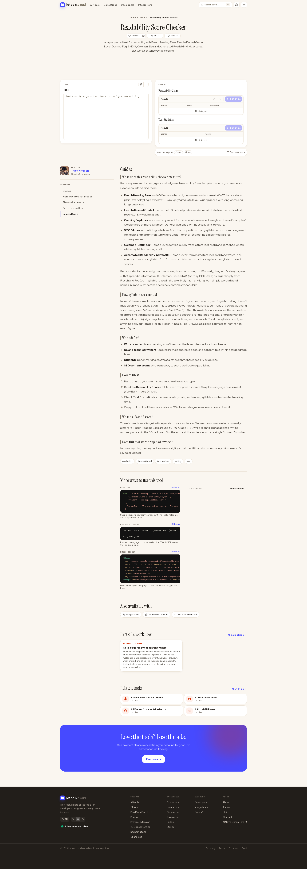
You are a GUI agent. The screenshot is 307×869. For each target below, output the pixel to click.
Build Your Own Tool (141, 812)
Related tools (70, 213)
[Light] (73, 819)
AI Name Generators (233, 821)
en (66, 819)
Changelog (136, 836)
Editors (170, 821)
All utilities (238, 689)
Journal (226, 807)
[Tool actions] (146, 84)
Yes (179, 152)
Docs (197, 812)
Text (66, 89)
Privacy (210, 848)
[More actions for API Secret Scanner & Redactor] (180, 711)
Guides (67, 190)
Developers (127, 4)
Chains (134, 807)
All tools (94, 4)
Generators (173, 812)
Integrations (145, 4)
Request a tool (138, 831)
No (189, 152)
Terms (222, 848)
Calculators (173, 816)
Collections (110, 4)
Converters (173, 802)
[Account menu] (244, 5)
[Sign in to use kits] (143, 36)
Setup (177, 487)
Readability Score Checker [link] (163, 17)
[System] (78, 819)
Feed (244, 848)
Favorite (136, 36)
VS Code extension (187, 614)
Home (133, 17)
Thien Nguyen (80, 170)
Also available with (73, 202)
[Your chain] (237, 5)
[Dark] (83, 819)
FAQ (225, 812)
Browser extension (158, 614)
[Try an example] (140, 84)
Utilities (143, 17)
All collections (236, 635)
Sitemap (233, 848)
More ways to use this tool (77, 196)
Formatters (173, 807)
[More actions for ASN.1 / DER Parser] (244, 711)
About (226, 802)
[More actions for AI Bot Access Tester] (244, 699)
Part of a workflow (73, 208)
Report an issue (237, 152)
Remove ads (153, 759)
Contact (227, 816)
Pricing (134, 816)
